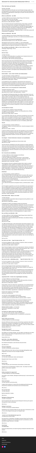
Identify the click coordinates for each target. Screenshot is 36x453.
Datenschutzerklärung (6, 442)
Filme (3, 438)
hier (6, 50)
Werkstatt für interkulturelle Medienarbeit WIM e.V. (16, 1)
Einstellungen (4, 444)
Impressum (4, 440)
